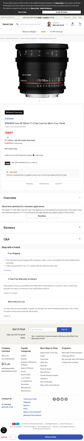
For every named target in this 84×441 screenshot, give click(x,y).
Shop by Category (29, 32)
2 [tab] (41, 101)
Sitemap (55, 427)
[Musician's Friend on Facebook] (54, 399)
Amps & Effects (27, 368)
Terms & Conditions (16, 427)
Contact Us (7, 316)
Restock (43, 366)
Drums (23, 371)
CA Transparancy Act (44, 427)
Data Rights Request (51, 424)
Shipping (26, 402)
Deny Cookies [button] (22, 12)
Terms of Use (35, 8)
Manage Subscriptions (32, 415)
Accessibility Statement (67, 427)
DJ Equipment (26, 381)
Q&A (7, 127)
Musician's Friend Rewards (72, 353)
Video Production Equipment (29, 38)
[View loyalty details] (36, 163)
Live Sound (25, 378)
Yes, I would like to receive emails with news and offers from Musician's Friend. (55, 337)
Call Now (7, 405)
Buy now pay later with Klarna (72, 359)
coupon (46, 17)
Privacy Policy (59, 3)
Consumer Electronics (12, 38)
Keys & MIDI (26, 375)
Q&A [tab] (7, 239)
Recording (25, 384)
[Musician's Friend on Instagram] (66, 399)
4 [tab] (44, 101)
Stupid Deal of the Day (48, 353)
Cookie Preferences (46, 8)
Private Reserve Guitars (49, 375)
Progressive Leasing (70, 362)
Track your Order (30, 399)
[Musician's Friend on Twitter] (58, 399)
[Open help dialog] (4, 430)
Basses (24, 359)
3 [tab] (42, 101)
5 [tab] (45, 101)
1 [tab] (39, 101)
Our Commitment (8, 359)
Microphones (26, 388)
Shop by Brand (45, 369)
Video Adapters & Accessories (47, 38)
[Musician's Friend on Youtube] (62, 399)
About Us (5, 356)
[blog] (10, 364)
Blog (74, 17)
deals (40, 17)
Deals (43, 32)
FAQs (25, 409)
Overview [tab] (10, 198)
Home (2, 38)
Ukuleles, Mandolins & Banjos (28, 363)
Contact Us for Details (11, 293)
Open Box (44, 362)
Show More (42, 216)
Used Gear (44, 359)
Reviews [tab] (9, 227)
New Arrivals (45, 372)
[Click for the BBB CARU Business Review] (15, 424)
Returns (26, 405)
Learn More (7, 270)
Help (80, 17)
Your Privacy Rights (30, 427)
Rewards (67, 17)
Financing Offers (68, 356)
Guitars (23, 356)
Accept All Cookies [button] (61, 12)
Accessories (26, 391)
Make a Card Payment (32, 412)
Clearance (44, 379)
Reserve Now (50, 437)
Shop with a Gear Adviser (49, 385)
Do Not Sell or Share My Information (32, 424)
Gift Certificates (46, 382)
